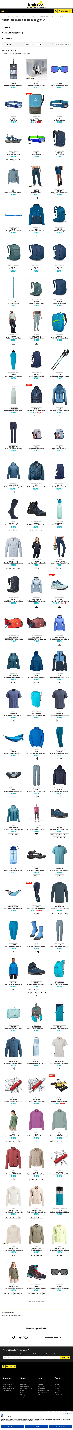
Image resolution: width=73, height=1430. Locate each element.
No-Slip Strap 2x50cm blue (13, 231)
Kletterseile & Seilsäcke (13, 300)
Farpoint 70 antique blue (59, 269)
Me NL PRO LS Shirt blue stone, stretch (14, 1063)
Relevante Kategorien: (13, 33)
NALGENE (13, 869)
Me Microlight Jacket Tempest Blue (36, 487)
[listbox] (13, 160)
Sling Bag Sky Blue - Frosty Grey (13, 908)
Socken (13, 521)
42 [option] (57, 198)
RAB (36, 485)
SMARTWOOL (13, 713)
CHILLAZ (36, 191)
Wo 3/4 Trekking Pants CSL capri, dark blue (37, 829)
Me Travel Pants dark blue (13, 338)
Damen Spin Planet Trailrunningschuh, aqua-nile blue (60, 601)
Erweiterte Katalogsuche (44, 1390)
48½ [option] (34, 875)
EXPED (57, 1388)
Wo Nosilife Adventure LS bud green (59, 1250)
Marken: (8, 38)
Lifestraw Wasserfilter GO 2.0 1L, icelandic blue (37, 1063)
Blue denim (27, 53)
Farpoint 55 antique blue (36, 269)
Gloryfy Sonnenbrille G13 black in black (60, 1288)
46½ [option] (60, 834)
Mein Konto (6, 1382)
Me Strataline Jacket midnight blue (13, 487)
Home (3, 17)
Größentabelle (41, 1388)
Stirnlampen (13, 116)
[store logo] (36, 4)
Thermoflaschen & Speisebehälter (59, 1208)
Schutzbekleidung (13, 1060)
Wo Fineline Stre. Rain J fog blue (36, 601)
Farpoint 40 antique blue (59, 303)
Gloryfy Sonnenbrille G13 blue (59, 85)
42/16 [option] (13, 1255)
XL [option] (36, 343)
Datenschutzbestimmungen (67, 1413)
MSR (36, 118)
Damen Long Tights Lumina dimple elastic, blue (37, 908)
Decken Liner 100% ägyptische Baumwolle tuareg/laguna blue (60, 1029)
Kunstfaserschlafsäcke (13, 372)
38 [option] (57, 758)
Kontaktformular (24, 1382)
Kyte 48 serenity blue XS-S (36, 376)
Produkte (7, 27)
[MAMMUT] (52, 1337)
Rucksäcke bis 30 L (59, 227)
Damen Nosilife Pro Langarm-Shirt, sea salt (14, 1212)
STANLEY (59, 1210)
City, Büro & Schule (59, 151)
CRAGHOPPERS (13, 447)
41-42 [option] (36, 952)
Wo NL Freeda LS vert (36, 1250)
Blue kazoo (19, 53)
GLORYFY (59, 84)
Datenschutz (41, 1397)
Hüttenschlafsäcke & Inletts (59, 1025)
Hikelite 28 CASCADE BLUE (36, 303)
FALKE (36, 945)
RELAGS (36, 84)
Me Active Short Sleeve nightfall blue (14, 715)
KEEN (13, 153)
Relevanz (33, 44)
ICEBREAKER (58, 1395)
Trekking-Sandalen (13, 151)
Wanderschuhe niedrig (59, 597)
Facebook (22, 1390)
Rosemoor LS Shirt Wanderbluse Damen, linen (37, 1174)
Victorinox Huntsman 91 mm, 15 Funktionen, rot (14, 1101)
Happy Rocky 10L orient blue (36, 449)
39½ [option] (11, 160)
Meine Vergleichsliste (8, 1388)
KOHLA (36, 447)
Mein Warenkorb (7, 1384)
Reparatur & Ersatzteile (13, 227)
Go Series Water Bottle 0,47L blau (59, 1212)
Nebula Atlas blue (59, 155)
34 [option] (13, 454)
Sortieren (28, 44)
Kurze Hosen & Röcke (59, 189)
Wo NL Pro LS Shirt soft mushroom (36, 1212)
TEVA (36, 869)
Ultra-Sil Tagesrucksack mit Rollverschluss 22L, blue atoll (37, 715)
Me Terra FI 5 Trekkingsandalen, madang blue (37, 870)
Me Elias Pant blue (36, 193)
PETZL (13, 118)
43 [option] (54, 837)
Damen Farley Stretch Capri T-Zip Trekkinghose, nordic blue (60, 946)
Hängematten (13, 750)
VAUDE (13, 191)
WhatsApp (23, 1395)
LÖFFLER (59, 751)
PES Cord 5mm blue (13, 303)
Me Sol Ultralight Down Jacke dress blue (60, 791)
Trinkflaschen (13, 407)
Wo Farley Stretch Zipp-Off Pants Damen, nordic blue (37, 791)
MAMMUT (13, 983)
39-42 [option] (10, 530)
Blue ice (12, 53)
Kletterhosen (36, 189)
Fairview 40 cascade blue (13, 269)
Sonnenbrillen (59, 82)
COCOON (13, 84)
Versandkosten (41, 1382)
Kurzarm (13, 712)
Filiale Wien (23, 1384)
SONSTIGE (59, 1100)
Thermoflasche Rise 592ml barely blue (14, 411)
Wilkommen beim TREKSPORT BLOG (41, 17)
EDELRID (13, 302)
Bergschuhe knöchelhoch (36, 521)
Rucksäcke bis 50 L (36, 300)
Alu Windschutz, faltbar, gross (36, 85)
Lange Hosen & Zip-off (13, 334)
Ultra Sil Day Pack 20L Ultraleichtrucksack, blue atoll (60, 985)
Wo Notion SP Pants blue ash (36, 338)
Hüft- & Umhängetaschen (13, 635)
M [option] (7, 568)
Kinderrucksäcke (59, 334)
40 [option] (19, 160)
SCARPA (59, 599)
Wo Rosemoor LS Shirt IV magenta (36, 1136)
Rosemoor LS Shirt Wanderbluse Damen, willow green (14, 1136)
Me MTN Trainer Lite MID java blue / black (37, 525)
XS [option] (11, 682)
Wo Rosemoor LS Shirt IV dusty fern (59, 1136)
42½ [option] (51, 834)
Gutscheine (40, 1384)
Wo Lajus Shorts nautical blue (59, 193)
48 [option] (64, 837)
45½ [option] (28, 993)
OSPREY (59, 153)
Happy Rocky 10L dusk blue (59, 449)
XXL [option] (14, 568)
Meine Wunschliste (8, 1386)
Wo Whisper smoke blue (13, 155)
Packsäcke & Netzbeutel (13, 1025)
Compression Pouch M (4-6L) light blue (14, 1029)
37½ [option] (7, 160)
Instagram (23, 1392)
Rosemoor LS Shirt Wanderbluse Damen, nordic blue (14, 193)
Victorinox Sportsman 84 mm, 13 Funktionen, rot (60, 1174)
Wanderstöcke (59, 372)
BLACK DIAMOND (36, 336)
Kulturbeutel (13, 82)
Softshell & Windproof (36, 559)
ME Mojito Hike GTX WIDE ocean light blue (37, 985)
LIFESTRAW (36, 1061)
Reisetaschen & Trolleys (13, 265)
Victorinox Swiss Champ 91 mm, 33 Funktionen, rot (37, 1101)
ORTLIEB (57, 1386)
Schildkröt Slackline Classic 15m (59, 1101)
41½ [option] (29, 990)
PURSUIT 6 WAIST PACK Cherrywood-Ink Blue (37, 639)
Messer (13, 1098)
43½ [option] (38, 990)
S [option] (36, 198)
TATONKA (59, 191)
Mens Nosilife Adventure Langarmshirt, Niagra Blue (14, 563)
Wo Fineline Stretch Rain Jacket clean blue (60, 639)
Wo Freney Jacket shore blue (36, 231)
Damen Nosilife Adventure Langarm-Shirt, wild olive (14, 1288)
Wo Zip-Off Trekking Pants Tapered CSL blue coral (60, 753)
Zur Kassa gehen (7, 1390)
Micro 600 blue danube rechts (13, 376)
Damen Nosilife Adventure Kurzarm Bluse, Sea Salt (60, 1063)
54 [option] (13, 343)
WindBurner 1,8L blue (36, 120)
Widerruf (40, 1395)
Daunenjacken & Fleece (36, 407)
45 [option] (38, 530)
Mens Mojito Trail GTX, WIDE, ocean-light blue (60, 829)
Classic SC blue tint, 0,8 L (59, 525)
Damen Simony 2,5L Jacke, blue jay (59, 677)
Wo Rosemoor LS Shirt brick (13, 1174)
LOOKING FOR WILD (59, 561)
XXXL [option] (18, 568)
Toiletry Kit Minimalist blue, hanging (14, 85)
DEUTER (57, 1384)
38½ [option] (29, 1293)
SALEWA (59, 336)
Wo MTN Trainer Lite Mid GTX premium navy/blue (37, 1288)
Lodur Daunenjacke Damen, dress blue (37, 411)
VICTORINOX (13, 1100)
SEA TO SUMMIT (36, 713)
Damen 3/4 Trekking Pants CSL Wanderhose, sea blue (14, 946)
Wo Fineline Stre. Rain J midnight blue (14, 677)
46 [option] (13, 198)
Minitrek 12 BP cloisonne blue (59, 338)
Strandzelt (5, 53)
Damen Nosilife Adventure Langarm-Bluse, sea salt (14, 1250)
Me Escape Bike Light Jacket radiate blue (37, 753)
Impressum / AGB (24, 1386)
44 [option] (35, 530)
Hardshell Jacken (36, 227)
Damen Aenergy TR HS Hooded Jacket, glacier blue (14, 985)
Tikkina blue (13, 120)
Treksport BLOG (24, 1397)
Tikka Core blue (36, 155)
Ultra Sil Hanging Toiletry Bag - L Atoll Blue (37, 1029)
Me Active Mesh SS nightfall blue (59, 715)
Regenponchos (36, 673)
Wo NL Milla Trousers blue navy (13, 449)
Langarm (13, 189)
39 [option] (59, 606)
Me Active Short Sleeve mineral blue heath (60, 870)
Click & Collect (41, 1386)
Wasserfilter (36, 1060)
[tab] (36, 27)
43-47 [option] (15, 530)
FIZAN (59, 374)
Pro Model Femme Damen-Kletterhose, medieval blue (60, 563)
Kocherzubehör (36, 82)
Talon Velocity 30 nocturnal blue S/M (14, 601)
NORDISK (36, 409)
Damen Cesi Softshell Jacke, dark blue (37, 563)
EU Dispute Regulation (43, 1392)
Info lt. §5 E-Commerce (26, 1388)
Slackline (59, 1098)
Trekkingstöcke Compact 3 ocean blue (60, 376)
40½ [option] (16, 160)
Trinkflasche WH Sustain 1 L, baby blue (14, 870)
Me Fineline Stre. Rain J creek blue (13, 829)
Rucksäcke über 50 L (36, 265)
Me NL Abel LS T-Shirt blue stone (59, 908)
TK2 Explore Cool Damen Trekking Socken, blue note (37, 946)
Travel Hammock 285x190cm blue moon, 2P (14, 753)
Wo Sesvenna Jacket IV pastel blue (59, 411)
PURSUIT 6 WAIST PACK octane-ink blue (14, 639)
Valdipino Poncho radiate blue (36, 677)
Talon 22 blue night (59, 231)
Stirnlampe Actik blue (60, 120)
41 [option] (64, 834)
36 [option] (34, 236)
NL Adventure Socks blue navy (13, 525)
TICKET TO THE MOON (13, 907)
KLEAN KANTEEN (13, 409)
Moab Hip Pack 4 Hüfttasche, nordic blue (14, 791)
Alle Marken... (58, 1397)
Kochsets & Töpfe (36, 116)
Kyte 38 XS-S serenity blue (59, 487)
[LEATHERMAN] (20, 1337)
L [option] (34, 416)
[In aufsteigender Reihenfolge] (40, 44)
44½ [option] (31, 530)
